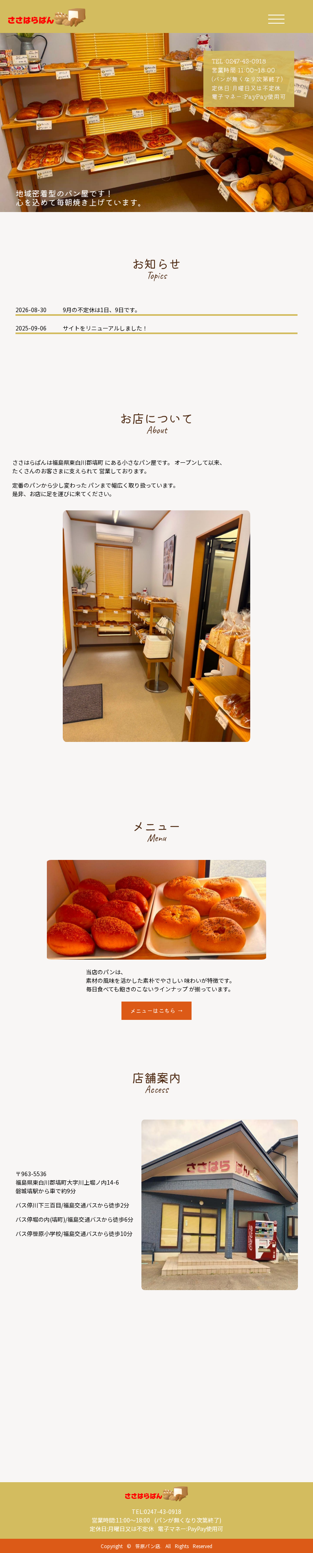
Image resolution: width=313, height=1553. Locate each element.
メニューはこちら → (156, 1010)
